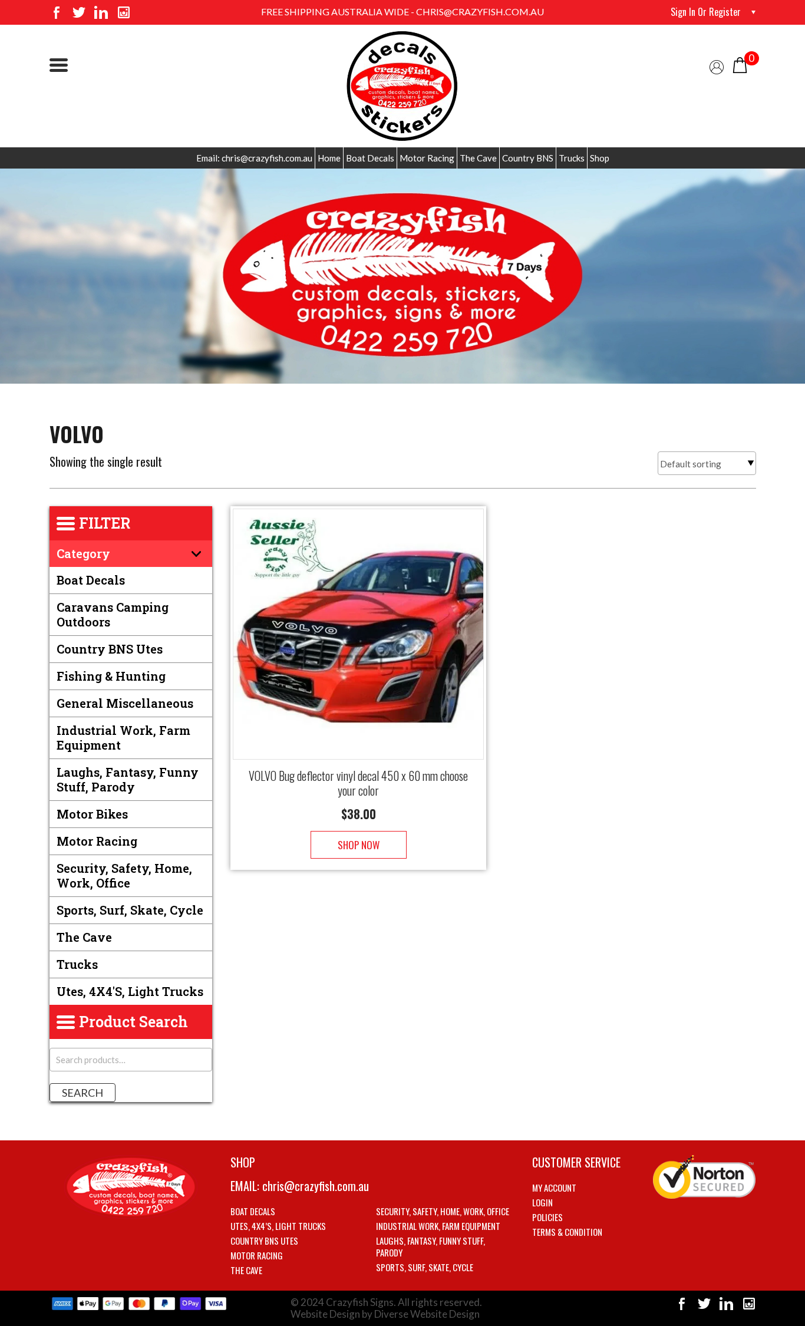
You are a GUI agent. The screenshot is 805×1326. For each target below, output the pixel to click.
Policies (547, 1216)
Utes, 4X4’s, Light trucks (278, 1226)
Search (82, 1092)
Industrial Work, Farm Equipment (123, 738)
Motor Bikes (92, 814)
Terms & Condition (567, 1231)
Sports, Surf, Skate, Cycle (130, 910)
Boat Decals (370, 158)
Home (329, 158)
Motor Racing (427, 158)
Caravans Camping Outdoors (113, 614)
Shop (599, 158)
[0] (740, 64)
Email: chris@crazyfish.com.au (254, 158)
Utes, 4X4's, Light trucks (130, 991)
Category (83, 553)
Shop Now (359, 844)
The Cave (478, 158)
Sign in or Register (706, 12)
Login (542, 1202)
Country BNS (527, 158)
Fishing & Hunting (111, 676)
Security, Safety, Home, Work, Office (124, 875)
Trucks (572, 158)
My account (554, 1187)
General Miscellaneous (125, 703)
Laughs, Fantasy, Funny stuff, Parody (128, 779)
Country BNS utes (110, 649)
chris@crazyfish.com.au (315, 1186)
